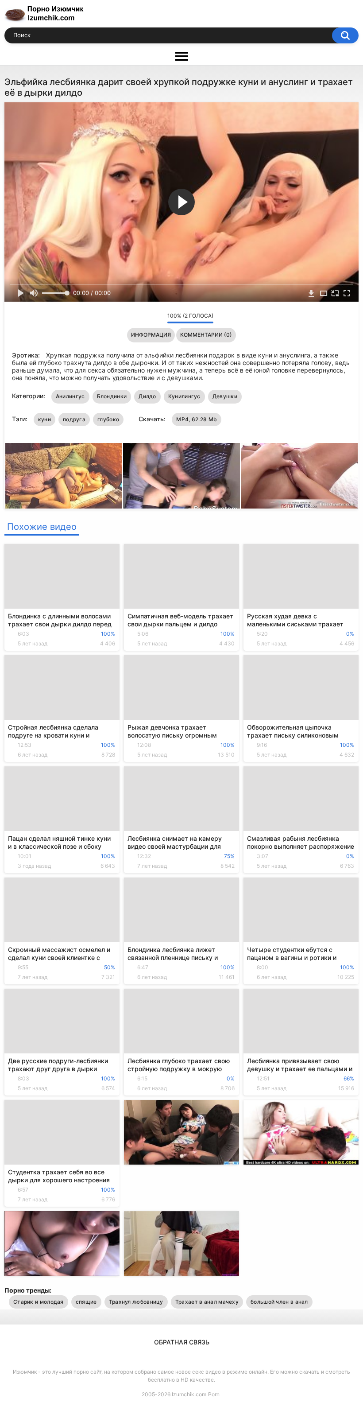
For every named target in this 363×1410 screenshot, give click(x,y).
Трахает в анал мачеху (207, 1301)
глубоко (108, 419)
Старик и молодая (38, 1301)
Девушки (224, 396)
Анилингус (70, 396)
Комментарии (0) (206, 334)
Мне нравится (146, 318)
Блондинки (112, 396)
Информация (151, 334)
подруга (74, 419)
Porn (214, 1394)
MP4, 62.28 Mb (196, 419)
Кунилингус (184, 396)
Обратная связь (181, 1342)
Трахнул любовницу (136, 1301)
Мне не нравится (158, 318)
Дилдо (147, 396)
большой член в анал (279, 1301)
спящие (86, 1301)
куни (44, 419)
